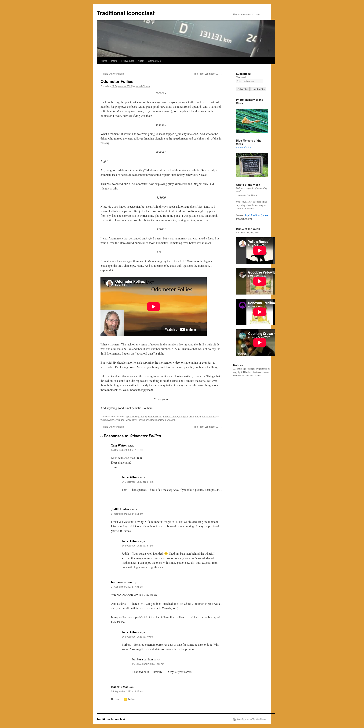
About (141, 60)
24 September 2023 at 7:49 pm (138, 636)
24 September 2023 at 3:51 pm (127, 513)
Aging (111, 419)
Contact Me (154, 60)
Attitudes (119, 419)
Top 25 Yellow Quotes (256, 215)
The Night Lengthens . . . (208, 73)
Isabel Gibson (143, 86)
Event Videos (155, 416)
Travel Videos (209, 416)
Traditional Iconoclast (126, 13)
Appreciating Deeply (136, 416)
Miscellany (131, 419)
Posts (114, 60)
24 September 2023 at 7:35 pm (127, 586)
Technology (143, 419)
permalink (170, 419)
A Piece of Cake (243, 147)
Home (104, 60)
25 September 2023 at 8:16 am (148, 663)
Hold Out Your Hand (112, 73)
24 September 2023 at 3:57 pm (138, 545)
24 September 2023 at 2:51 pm (138, 481)
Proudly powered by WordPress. (251, 719)
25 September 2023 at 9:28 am (127, 691)
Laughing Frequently (190, 416)
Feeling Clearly (170, 416)
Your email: (241, 77)
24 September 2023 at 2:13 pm (127, 449)
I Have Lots (127, 60)
